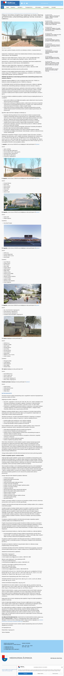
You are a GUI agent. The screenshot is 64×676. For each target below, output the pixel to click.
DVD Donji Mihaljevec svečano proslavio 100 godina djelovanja (52, 40)
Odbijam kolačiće (40, 673)
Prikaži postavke (55, 673)
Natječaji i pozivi (5, 13)
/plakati (37, 144)
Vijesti (7, 7)
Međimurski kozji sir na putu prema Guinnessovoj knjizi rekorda (51, 70)
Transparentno (28, 7)
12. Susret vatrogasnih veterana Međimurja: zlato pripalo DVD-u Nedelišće (52, 46)
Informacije (38, 7)
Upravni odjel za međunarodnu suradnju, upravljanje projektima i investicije (22, 13)
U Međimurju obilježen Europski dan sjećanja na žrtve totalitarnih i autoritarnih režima (53, 29)
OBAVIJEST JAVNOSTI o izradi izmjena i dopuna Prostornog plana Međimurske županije (52, 63)
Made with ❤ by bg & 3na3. (7, 670)
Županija (13, 7)
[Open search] (61, 3)
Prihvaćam (25, 673)
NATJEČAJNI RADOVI (7, 393)
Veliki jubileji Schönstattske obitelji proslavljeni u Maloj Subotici (51, 52)
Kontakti (54, 7)
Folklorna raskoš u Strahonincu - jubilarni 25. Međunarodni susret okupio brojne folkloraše (52, 23)
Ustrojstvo (20, 7)
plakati (37, 178)
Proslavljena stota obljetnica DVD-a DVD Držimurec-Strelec (53, 35)
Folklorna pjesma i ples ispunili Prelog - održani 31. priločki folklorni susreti (52, 17)
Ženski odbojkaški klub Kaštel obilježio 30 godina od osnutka (52, 58)
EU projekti (46, 7)
